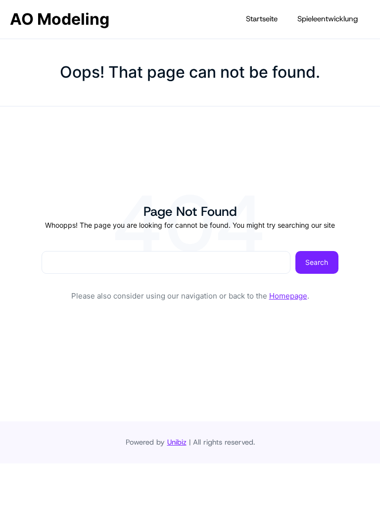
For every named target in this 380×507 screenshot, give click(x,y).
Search (316, 262)
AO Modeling (59, 19)
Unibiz (177, 442)
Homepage (288, 296)
